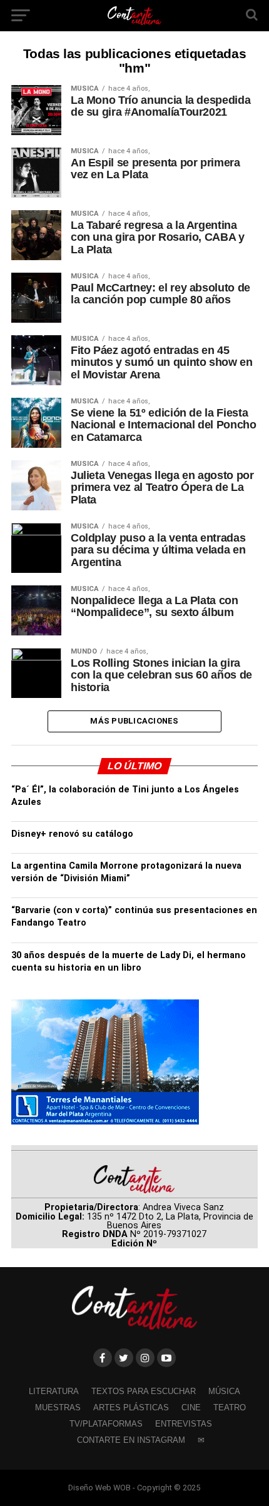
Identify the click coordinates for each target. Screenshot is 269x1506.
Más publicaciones (134, 720)
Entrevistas (183, 1423)
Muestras (58, 1407)
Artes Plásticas (131, 1407)
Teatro (229, 1407)
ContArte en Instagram (131, 1440)
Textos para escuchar (143, 1391)
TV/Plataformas (106, 1423)
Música (224, 1391)
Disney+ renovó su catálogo (72, 834)
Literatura (54, 1391)
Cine (191, 1407)
